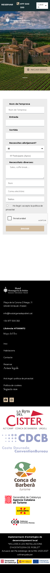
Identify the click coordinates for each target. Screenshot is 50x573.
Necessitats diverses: (21, 162)
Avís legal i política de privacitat (18, 378)
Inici (5, 343)
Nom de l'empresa (19, 104)
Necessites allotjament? (22, 143)
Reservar (7, 5)
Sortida (13, 130)
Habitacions (9, 350)
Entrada (13, 117)
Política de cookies (12, 385)
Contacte (7, 357)
